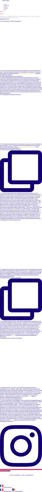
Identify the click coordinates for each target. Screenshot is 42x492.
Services (5, 7)
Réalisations (6, 5)
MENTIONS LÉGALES (29, 475)
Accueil (5, 4)
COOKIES (23, 475)
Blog (5, 9)
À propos (6, 8)
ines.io (12, 475)
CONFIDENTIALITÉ (17, 475)
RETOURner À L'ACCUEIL (4, 19)
